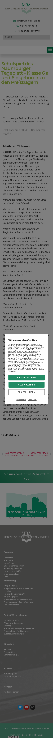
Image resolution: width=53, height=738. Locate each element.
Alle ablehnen (26, 385)
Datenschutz (21, 400)
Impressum (32, 400)
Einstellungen (26, 392)
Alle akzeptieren (26, 377)
